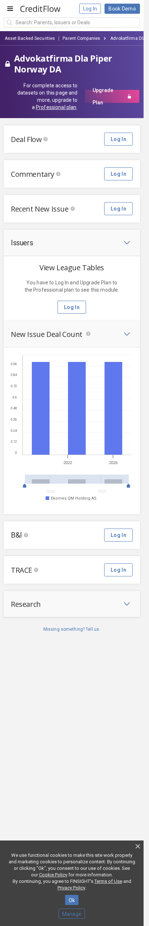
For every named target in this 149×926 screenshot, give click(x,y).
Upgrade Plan (103, 96)
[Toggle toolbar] (127, 243)
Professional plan (56, 107)
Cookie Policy (53, 874)
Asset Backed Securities (30, 38)
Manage (72, 914)
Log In (90, 9)
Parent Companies (81, 38)
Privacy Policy (71, 887)
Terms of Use (108, 881)
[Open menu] (10, 9)
